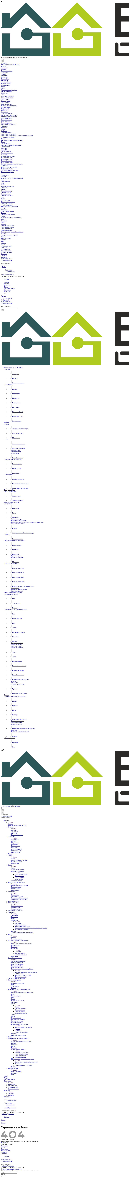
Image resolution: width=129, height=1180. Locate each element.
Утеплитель (14, 915)
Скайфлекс (18, 923)
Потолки (13, 830)
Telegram (6, 279)
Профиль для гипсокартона (19, 885)
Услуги (3, 1147)
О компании (4, 1146)
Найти (3, 1174)
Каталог (10, 824)
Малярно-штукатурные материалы (21, 1041)
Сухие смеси (15, 839)
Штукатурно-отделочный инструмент (26, 1062)
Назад (11, 822)
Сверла (17, 1007)
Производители (5, 1150)
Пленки (13, 937)
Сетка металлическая (21, 874)
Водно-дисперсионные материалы (21, 943)
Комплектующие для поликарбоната (26, 972)
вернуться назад (8, 1144)
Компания (11, 1093)
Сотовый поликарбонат (18, 961)
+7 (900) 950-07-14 (6, 258)
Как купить (11, 1084)
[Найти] (2, 61)
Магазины (4, 1152)
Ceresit (13, 858)
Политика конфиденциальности (12, 1169)
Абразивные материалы (22, 1052)
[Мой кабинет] (1, 808)
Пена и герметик (16, 1071)
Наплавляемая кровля (17, 983)
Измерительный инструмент (23, 1027)
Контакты (4, 1153)
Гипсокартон (15, 895)
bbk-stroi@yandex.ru (8, 274)
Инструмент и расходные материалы (22, 992)
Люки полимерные (17, 906)
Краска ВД (18, 951)
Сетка (13, 868)
